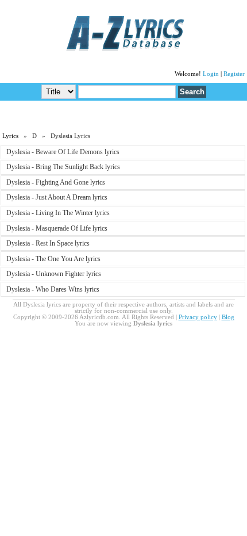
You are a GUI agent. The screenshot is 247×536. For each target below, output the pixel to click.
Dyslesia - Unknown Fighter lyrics (53, 274)
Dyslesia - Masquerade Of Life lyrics (56, 228)
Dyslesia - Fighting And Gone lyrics (55, 182)
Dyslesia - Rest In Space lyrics (48, 243)
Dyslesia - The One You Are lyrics (53, 259)
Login (211, 74)
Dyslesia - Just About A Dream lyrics (56, 197)
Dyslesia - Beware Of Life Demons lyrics (62, 152)
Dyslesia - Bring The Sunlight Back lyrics (63, 167)
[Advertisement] (123, 115)
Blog (228, 317)
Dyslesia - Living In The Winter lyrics (58, 213)
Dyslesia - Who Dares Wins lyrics (52, 289)
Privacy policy (198, 317)
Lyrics (10, 136)
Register (234, 74)
